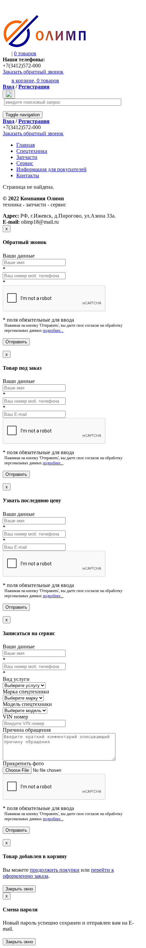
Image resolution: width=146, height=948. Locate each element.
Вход (8, 86)
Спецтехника (31, 151)
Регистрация (34, 86)
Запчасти (26, 157)
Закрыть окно (19, 888)
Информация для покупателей (51, 169)
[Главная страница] (44, 46)
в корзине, (35, 80)
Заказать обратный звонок (33, 72)
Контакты (27, 175)
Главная (25, 145)
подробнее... (53, 330)
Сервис (24, 163)
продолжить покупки (54, 870)
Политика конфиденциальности (29, 210)
